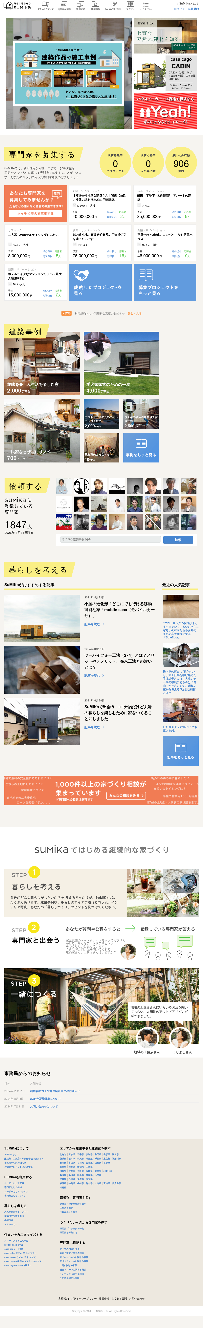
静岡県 (72, 1166)
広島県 (89, 1175)
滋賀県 (63, 1170)
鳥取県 (63, 1175)
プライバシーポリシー (84, 1298)
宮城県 (89, 1154)
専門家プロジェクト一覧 (72, 1228)
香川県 (72, 1179)
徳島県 (63, 1179)
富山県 (72, 1162)
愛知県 (80, 1166)
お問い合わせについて (44, 1106)
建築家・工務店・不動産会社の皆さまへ (24, 1158)
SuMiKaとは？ (11, 1154)
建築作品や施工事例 (14, 1215)
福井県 (89, 1162)
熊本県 (89, 1183)
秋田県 (98, 1154)
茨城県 (63, 1158)
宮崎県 (106, 1183)
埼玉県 (89, 1158)
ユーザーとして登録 (14, 1183)
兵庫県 (89, 1170)
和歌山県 (107, 1170)
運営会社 (104, 1298)
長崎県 (80, 1183)
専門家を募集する (68, 1232)
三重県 (89, 1166)
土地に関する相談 (68, 1265)
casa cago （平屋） (14, 1248)
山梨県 (98, 1162)
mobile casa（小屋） (15, 1244)
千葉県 (98, 1158)
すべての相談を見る (69, 1248)
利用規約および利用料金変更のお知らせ (55, 1090)
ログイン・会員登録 (186, 9)
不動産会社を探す (68, 1211)
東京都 (106, 1158)
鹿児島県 (116, 1183)
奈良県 (98, 1170)
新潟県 (63, 1162)
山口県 (98, 1175)
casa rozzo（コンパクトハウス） (20, 1257)
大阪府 (80, 1170)
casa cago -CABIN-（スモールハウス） (24, 1261)
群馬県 (80, 1158)
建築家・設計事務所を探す (73, 1203)
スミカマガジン (12, 1224)
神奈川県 (116, 1158)
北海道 (63, 1154)
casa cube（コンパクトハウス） (20, 1253)
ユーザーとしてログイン (16, 1191)
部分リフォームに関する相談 (74, 1261)
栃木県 (72, 1158)
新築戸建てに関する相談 (72, 1253)
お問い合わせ (137, 1298)
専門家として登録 (13, 1187)
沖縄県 (63, 1187)
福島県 (115, 1154)
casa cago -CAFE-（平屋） (18, 1265)
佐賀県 (72, 1183)
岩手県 (80, 1154)
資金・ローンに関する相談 (73, 1269)
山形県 (106, 1154)
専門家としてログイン (15, 1195)
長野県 (106, 1162)
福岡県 (63, 1183)
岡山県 (80, 1175)
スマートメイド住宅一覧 (16, 1240)
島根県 (72, 1175)
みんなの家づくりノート (16, 1211)
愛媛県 (80, 1179)
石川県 (80, 1162)
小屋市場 (8, 1220)
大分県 (98, 1183)
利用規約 (63, 1298)
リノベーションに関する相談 (74, 1257)
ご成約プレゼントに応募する (18, 1166)
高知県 (89, 1179)
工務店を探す (66, 1207)
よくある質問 (119, 1298)
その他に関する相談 (69, 1277)
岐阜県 (63, 1166)
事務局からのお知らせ (15, 1162)
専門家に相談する (72, 1242)
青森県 (72, 1154)
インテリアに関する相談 (72, 1273)
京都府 (72, 1170)
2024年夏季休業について (45, 1098)
